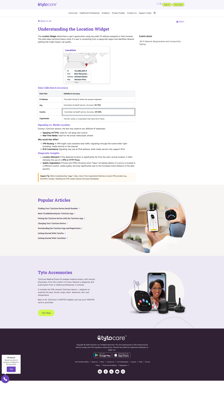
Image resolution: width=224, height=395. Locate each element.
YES (11, 369)
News (102, 362)
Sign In (167, 4)
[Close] (21, 355)
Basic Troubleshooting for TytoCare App (56, 213)
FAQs (140, 362)
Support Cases (145, 13)
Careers (133, 362)
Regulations (123, 365)
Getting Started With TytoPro (51, 233)
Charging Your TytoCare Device (52, 223)
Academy (106, 13)
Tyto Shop (178, 4)
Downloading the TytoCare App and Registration (59, 228)
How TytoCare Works (82, 362)
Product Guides (118, 13)
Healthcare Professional (89, 13)
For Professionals (122, 362)
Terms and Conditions (110, 365)
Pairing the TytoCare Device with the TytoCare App (61, 218)
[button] (154, 13)
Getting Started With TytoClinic (52, 238)
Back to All (45, 21)
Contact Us (131, 13)
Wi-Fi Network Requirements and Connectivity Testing (160, 42)
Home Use (73, 13)
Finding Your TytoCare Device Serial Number (58, 208)
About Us (95, 362)
